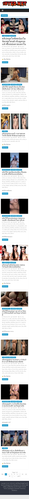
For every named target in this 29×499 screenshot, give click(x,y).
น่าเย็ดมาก (14, 52)
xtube (3, 48)
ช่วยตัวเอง (19, 50)
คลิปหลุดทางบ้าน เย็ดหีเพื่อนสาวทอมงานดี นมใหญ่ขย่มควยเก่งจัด (14, 451)
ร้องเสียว (22, 52)
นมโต (20, 139)
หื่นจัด (16, 54)
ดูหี (14, 139)
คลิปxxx (17, 224)
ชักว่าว (3, 98)
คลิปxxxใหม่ (17, 48)
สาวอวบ (19, 324)
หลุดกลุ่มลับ (11, 100)
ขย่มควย (8, 48)
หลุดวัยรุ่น (20, 100)
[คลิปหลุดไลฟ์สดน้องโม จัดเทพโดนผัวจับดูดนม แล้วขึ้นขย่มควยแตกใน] (14, 19)
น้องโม (10, 52)
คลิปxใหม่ (22, 48)
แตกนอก (15, 460)
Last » (18, 476)
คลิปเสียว (8, 139)
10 (22, 474)
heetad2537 (15, 46)
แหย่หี (9, 56)
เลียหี (10, 102)
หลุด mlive (12, 276)
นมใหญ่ (6, 52)
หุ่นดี (16, 141)
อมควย (19, 185)
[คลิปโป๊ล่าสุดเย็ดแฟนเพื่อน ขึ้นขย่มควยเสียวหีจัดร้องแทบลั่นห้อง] (14, 153)
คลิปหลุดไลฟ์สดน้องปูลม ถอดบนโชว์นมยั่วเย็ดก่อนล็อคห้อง (13, 266)
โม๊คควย (10, 328)
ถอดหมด (17, 139)
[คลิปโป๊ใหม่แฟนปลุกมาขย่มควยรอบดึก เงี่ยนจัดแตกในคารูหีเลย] (14, 199)
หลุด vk (8, 141)
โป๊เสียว (6, 419)
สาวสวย (3, 100)
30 (9, 476)
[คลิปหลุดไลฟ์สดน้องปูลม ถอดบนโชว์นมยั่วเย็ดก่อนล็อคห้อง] (14, 246)
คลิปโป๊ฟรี (13, 84)
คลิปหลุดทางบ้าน (9, 94)
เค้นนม (21, 278)
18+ (20, 46)
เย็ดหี (25, 54)
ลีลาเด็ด (19, 98)
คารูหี (21, 227)
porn (23, 46)
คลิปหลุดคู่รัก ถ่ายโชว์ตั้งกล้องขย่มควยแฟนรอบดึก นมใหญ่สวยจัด (14, 405)
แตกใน (3, 56)
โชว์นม (12, 56)
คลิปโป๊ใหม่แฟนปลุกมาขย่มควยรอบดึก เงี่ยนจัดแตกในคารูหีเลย (13, 219)
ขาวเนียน (12, 48)
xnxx (23, 90)
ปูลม (5, 276)
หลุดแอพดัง (7, 54)
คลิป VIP (7, 35)
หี (14, 185)
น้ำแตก (18, 52)
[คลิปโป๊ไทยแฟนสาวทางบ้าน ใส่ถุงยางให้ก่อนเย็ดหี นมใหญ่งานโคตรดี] (14, 292)
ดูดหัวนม (24, 50)
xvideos (3, 92)
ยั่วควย (16, 98)
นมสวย (3, 52)
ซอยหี (6, 98)
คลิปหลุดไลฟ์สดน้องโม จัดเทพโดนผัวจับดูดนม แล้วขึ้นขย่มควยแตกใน (14, 41)
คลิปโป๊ (11, 139)
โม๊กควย (13, 102)
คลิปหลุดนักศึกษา (6, 84)
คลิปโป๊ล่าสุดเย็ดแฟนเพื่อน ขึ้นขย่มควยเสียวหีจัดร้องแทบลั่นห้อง (14, 173)
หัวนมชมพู (12, 54)
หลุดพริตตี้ (8, 417)
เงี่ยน (22, 54)
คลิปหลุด (3, 94)
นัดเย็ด (9, 98)
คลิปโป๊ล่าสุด (6, 50)
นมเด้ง (8, 229)
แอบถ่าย (12, 373)
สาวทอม (20, 458)
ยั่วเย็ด (5, 141)
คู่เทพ (16, 50)
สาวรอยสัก (24, 98)
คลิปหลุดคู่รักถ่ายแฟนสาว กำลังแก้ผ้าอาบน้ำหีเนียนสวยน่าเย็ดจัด (14, 360)
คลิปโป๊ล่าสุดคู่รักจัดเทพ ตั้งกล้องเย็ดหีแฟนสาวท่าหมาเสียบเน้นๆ (13, 88)
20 (26, 474)
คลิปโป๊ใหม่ (13, 35)
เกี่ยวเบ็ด (19, 54)
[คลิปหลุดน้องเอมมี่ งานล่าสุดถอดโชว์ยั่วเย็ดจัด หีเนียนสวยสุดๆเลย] (14, 114)
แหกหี (6, 56)
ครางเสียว (14, 92)
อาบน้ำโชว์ (17, 371)
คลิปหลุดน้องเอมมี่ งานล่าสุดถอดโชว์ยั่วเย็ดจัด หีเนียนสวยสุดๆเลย (13, 134)
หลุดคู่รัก (16, 100)
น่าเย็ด (19, 274)
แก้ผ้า (19, 141)
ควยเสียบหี (22, 96)
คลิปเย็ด (22, 94)
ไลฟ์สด (18, 56)
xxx (3, 35)
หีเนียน (10, 371)
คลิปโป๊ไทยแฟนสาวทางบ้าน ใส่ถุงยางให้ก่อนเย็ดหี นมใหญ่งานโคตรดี (14, 313)
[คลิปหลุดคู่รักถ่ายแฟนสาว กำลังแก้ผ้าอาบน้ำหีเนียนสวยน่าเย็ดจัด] (14, 340)
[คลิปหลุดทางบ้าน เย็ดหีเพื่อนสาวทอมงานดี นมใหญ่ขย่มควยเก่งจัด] (14, 431)
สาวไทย (7, 100)
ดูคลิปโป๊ (24, 456)
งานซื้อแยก (5, 131)
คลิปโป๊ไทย (17, 96)
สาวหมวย (24, 183)
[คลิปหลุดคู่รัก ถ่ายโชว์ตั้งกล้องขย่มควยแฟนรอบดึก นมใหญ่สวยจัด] (14, 385)
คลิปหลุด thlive (10, 272)
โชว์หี (15, 56)
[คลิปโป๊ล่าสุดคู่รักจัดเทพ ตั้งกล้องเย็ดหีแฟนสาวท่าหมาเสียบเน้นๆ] (14, 68)
